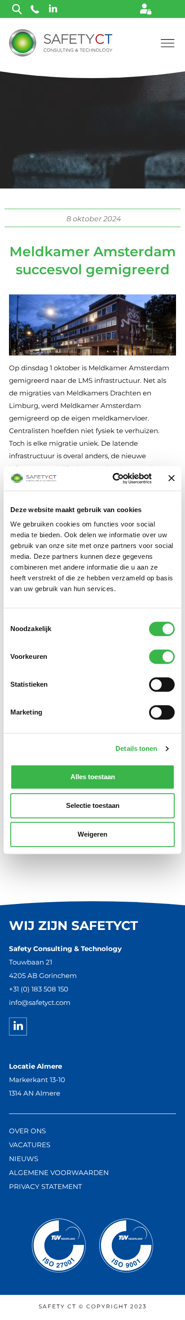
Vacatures (29, 1144)
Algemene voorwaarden (59, 1172)
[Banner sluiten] (171, 478)
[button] (167, 42)
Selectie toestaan (92, 805)
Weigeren (92, 834)
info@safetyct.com (39, 1002)
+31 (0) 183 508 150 (38, 989)
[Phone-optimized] (35, 9)
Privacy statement (45, 1186)
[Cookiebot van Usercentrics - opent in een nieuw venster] (114, 478)
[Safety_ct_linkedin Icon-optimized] (18, 1026)
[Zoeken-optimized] (17, 9)
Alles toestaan (92, 777)
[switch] (162, 656)
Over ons (27, 1131)
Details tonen (136, 748)
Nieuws (23, 1158)
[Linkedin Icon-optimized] (53, 9)
